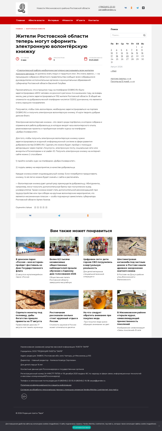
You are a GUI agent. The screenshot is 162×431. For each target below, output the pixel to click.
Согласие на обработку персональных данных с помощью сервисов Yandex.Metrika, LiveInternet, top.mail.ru (69, 390)
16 (142, 53)
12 (122, 53)
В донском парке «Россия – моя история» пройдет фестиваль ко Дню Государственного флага (29, 265)
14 (132, 53)
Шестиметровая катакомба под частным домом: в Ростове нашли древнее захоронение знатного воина (131, 265)
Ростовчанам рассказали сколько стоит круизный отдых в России (64, 316)
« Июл (113, 71)
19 (122, 56)
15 (137, 53)
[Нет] (159, 426)
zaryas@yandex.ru (107, 10)
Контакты (93, 20)
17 (112, 56)
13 (127, 53)
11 (116, 53)
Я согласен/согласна (81, 427)
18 (117, 56)
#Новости (67, 20)
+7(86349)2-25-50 (106, 7)
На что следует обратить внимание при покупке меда (97, 315)
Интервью (53, 20)
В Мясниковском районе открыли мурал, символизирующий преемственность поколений (131, 318)
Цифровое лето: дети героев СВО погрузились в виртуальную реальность (97, 263)
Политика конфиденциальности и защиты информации (46, 385)
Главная (20, 20)
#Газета (80, 20)
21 (132, 56)
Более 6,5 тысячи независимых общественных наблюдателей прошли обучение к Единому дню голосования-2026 (63, 266)
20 (127, 56)
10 (112, 53)
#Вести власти (36, 20)
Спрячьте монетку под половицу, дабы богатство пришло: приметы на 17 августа (29, 316)
